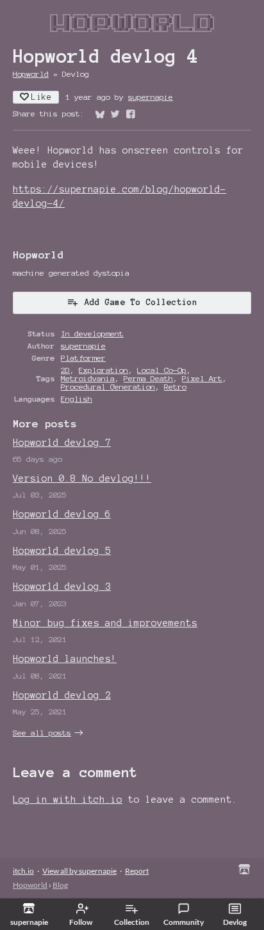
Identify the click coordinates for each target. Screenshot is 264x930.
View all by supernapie (79, 871)
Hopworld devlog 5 (62, 551)
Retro (175, 386)
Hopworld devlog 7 (62, 442)
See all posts (42, 733)
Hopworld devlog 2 (62, 695)
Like (41, 97)
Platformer (83, 358)
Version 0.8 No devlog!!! (82, 478)
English (76, 399)
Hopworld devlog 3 (62, 586)
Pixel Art (202, 378)
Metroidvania (88, 378)
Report (137, 871)
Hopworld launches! (65, 659)
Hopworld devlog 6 (62, 514)
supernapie (150, 97)
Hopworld (31, 74)
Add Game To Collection (141, 302)
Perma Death (148, 378)
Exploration (103, 370)
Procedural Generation (108, 386)
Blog (60, 885)
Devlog (235, 922)
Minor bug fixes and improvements (105, 623)
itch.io (23, 871)
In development (92, 333)
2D (65, 370)
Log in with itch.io (67, 799)
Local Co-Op (161, 370)
